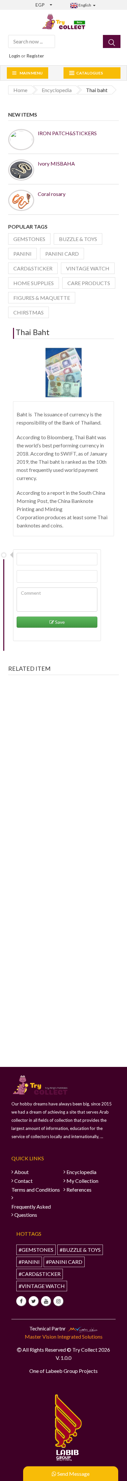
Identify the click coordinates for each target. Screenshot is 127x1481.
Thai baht (32, 332)
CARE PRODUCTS (88, 283)
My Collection (82, 1181)
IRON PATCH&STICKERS (67, 133)
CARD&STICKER (32, 268)
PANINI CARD (62, 253)
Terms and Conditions (35, 1189)
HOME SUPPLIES (33, 283)
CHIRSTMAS (28, 312)
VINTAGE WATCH (87, 268)
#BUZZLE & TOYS (80, 1250)
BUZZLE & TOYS (78, 239)
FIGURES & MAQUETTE (41, 298)
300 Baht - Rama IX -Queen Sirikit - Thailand (63, 772)
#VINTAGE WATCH (42, 1286)
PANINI (22, 253)
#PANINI (29, 1262)
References (79, 1189)
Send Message (73, 1474)
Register (35, 55)
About (21, 1172)
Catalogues (89, 73)
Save (59, 622)
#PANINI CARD (64, 1262)
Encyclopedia (81, 1172)
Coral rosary (51, 194)
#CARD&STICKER (40, 1274)
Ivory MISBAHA (56, 163)
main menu (31, 73)
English (84, 5)
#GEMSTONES (36, 1250)
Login (14, 55)
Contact (23, 1181)
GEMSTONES (29, 239)
